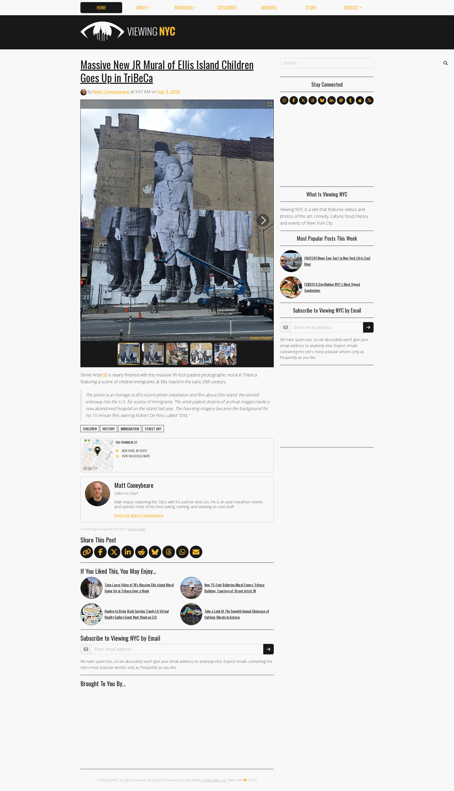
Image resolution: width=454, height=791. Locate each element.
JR (105, 375)
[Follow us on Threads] (312, 100)
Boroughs (183, 7)
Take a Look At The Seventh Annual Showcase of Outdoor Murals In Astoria (236, 614)
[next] (263, 220)
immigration (130, 428)
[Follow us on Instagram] (284, 100)
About (141, 7)
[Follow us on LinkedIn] (331, 100)
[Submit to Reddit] (141, 553)
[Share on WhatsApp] (182, 553)
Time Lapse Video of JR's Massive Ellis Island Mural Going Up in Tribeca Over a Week (139, 587)
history (108, 428)
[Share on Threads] (168, 553)
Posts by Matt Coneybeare (138, 515)
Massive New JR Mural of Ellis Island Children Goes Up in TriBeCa (167, 70)
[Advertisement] (278, 31)
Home (101, 7)
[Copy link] (86, 552)
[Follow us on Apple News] (360, 100)
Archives (269, 7)
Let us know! (137, 529)
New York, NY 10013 (134, 450)
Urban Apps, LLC (214, 780)
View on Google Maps (136, 456)
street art (153, 428)
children (90, 428)
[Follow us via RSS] (369, 100)
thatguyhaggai (261, 337)
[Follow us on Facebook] (294, 100)
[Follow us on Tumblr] (350, 100)
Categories (227, 7)
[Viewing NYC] (127, 31)
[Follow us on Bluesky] (322, 100)
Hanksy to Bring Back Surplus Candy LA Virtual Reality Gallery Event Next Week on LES (137, 614)
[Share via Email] (196, 553)
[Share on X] (114, 553)
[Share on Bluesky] (155, 553)
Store (311, 7)
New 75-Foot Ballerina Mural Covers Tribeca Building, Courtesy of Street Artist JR (234, 587)
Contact (351, 7)
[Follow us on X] (303, 100)
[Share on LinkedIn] (127, 553)
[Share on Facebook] (100, 553)
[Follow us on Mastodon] (341, 100)
